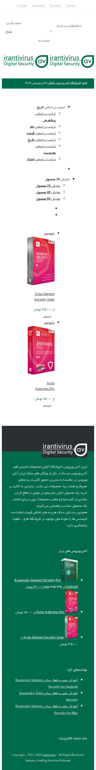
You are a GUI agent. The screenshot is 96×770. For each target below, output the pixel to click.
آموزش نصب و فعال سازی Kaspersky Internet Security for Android (46, 683)
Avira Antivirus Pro (45, 386)
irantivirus (49, 755)
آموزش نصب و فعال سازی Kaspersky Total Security (48, 696)
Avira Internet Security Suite (44, 296)
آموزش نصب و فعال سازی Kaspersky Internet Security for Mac (46, 709)
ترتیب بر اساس (45, 116)
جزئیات (47, 316)
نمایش (48, 185)
